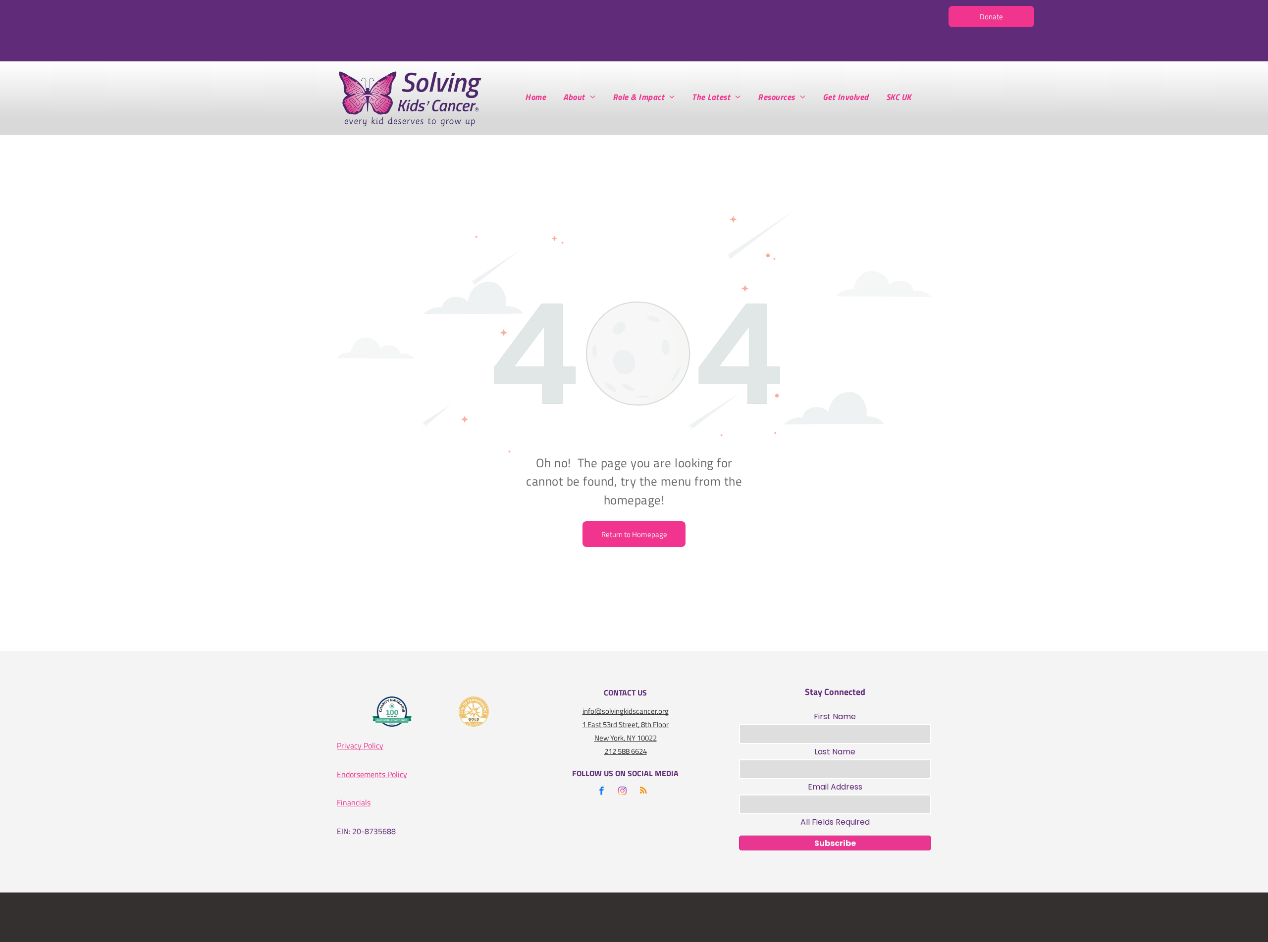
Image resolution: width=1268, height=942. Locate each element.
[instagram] (622, 791)
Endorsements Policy (372, 774)
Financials (353, 802)
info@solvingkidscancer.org (625, 711)
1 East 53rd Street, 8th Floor (625, 724)
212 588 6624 (625, 751)
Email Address (835, 787)
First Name (835, 716)
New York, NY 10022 (625, 738)
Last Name (834, 751)
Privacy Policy (360, 745)
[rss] (643, 791)
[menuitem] (539, 97)
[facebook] (601, 791)
